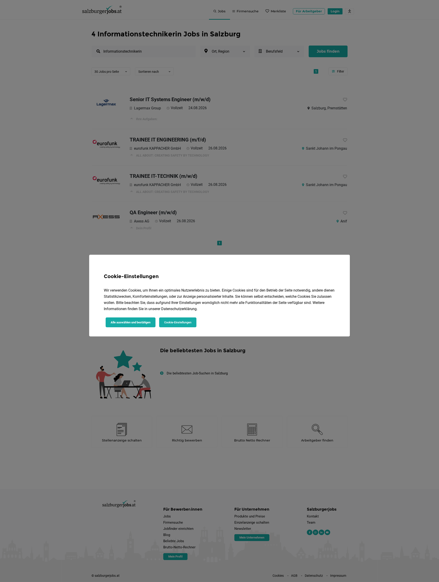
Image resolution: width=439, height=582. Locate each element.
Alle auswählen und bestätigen (130, 322)
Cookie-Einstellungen (177, 322)
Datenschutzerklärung (179, 309)
